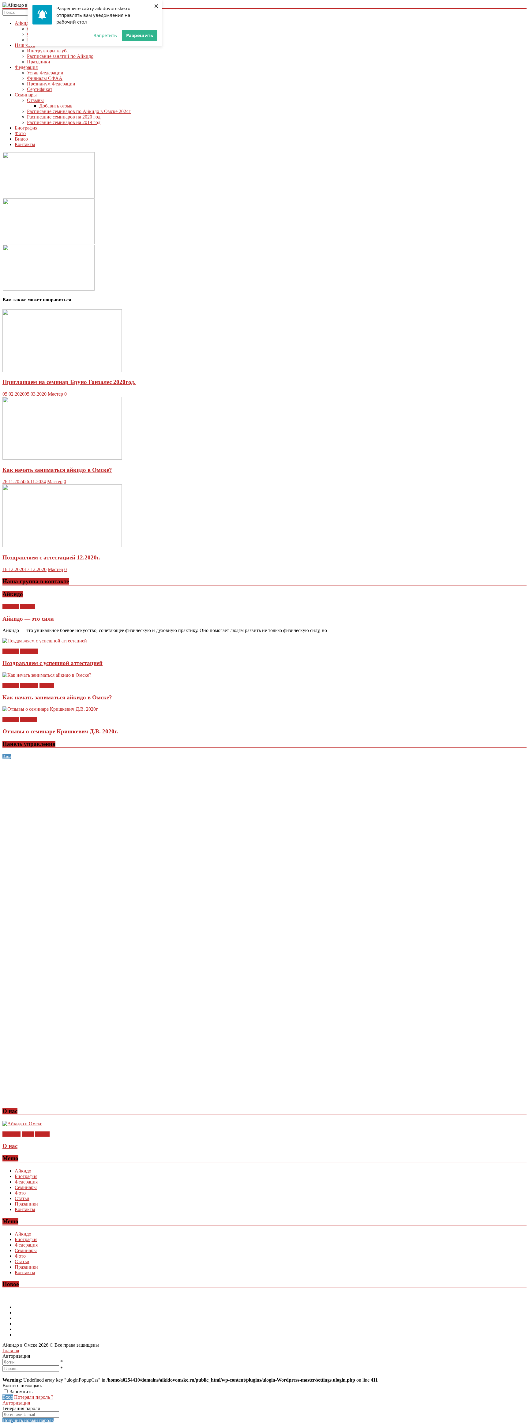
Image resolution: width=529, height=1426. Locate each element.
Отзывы (35, 100)
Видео (21, 138)
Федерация (26, 67)
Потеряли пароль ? (33, 1397)
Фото (20, 133)
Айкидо (23, 23)
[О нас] (22, 1123)
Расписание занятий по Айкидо (60, 56)
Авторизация (16, 1402)
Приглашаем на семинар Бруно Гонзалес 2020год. (69, 382)
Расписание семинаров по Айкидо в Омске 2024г (79, 111)
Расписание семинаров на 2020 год (63, 116)
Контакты (25, 144)
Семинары (26, 94)
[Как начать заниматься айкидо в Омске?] (62, 458)
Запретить (105, 35)
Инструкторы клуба (48, 50)
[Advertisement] (186, 802)
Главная (10, 1350)
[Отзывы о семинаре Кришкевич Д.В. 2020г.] (50, 709)
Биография (26, 127)
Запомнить (21, 1391)
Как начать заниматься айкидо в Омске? (57, 470)
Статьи (27, 606)
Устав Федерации (45, 72)
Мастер (55, 394)
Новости (29, 651)
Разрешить (139, 35)
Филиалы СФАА (44, 78)
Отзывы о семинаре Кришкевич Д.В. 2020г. (60, 731)
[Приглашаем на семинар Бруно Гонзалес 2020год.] (62, 370)
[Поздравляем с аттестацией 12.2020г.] (62, 545)
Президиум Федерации (51, 83)
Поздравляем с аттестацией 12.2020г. (51, 557)
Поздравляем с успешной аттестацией (52, 663)
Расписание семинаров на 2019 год (63, 122)
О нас (28, 1134)
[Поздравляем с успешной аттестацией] (44, 640)
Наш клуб (25, 45)
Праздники (38, 61)
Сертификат (39, 89)
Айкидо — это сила (28, 618)
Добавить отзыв (56, 105)
